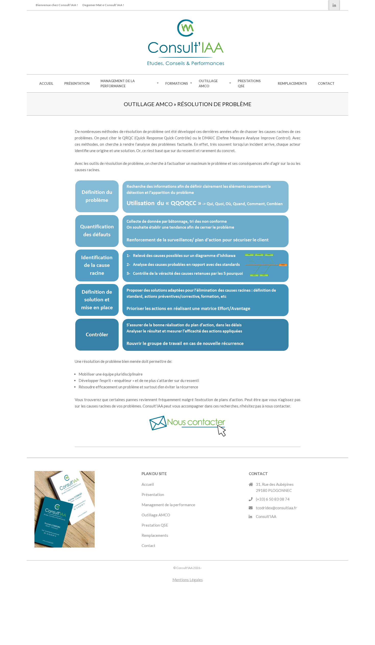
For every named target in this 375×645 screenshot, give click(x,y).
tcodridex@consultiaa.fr (276, 507)
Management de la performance (168, 504)
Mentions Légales (187, 579)
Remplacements (155, 535)
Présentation (153, 494)
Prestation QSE (155, 525)
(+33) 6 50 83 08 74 (273, 499)
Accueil (148, 484)
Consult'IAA (266, 516)
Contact (148, 545)
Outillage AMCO (156, 515)
